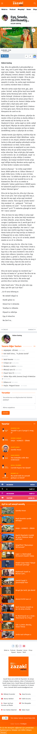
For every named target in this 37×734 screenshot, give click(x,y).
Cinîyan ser (8, 363)
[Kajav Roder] (5, 457)
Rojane (19, 652)
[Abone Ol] (34, 56)
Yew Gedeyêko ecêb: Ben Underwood (20, 459)
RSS (6, 718)
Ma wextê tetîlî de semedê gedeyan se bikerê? (20, 477)
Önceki (5, 329)
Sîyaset (13, 652)
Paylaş (6, 56)
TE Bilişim (23, 724)
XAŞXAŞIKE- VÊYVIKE (11, 350)
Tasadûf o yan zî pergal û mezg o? (22, 432)
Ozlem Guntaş (16, 23)
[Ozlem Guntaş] (5, 18)
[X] (16, 646)
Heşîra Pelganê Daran (12, 386)
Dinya (30, 650)
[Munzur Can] (5, 430)
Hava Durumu (26, 694)
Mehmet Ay (14, 473)
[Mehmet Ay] (5, 476)
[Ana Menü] (2, 3)
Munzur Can (15, 428)
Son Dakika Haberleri (10, 710)
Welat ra (4, 9)
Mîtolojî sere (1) (9, 370)
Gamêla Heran (16, 450)
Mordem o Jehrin (10, 366)
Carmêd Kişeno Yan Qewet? (21, 468)
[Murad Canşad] (5, 439)
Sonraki (31, 329)
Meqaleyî (21, 9)
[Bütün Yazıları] (34, 346)
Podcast (13, 9)
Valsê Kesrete (9, 359)
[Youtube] (24, 646)
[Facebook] (13, 646)
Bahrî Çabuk (15, 447)
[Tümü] (34, 424)
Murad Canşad (16, 438)
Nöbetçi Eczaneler (9, 694)
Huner (29, 9)
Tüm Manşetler (26, 703)
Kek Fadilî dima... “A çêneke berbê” (16, 354)
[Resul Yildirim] (5, 466)
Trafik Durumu (26, 699)
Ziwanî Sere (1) (9, 373)
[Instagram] (20, 646)
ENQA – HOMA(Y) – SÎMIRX (20, 441)
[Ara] (35, 3)
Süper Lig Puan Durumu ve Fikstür (7, 704)
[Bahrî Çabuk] (5, 448)
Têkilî (24, 652)
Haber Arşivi (26, 710)
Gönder (5, 413)
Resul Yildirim (16, 465)
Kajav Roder (15, 455)
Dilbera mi (8, 382)
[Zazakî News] (18, 3)
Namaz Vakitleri (9, 699)
